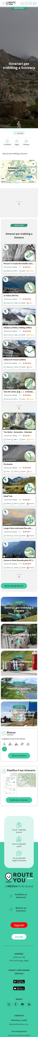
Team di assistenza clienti (20, 1035)
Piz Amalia (8, 464)
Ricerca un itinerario (21, 909)
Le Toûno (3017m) (11, 295)
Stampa (26, 144)
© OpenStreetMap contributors (29, 182)
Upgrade (19, 925)
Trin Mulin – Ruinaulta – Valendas (18, 432)
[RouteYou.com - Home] (11, 3)
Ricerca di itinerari (19, 756)
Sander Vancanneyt (10, 126)
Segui (17, 144)
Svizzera (20, 133)
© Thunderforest (16, 182)
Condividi (7, 144)
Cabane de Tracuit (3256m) (15, 359)
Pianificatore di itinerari (19, 800)
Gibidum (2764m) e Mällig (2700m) (18, 328)
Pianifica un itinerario (21, 896)
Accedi (19, 937)
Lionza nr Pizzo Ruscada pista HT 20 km (20, 560)
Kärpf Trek (8, 496)
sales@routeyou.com (19, 1024)
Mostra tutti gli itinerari (14, 586)
